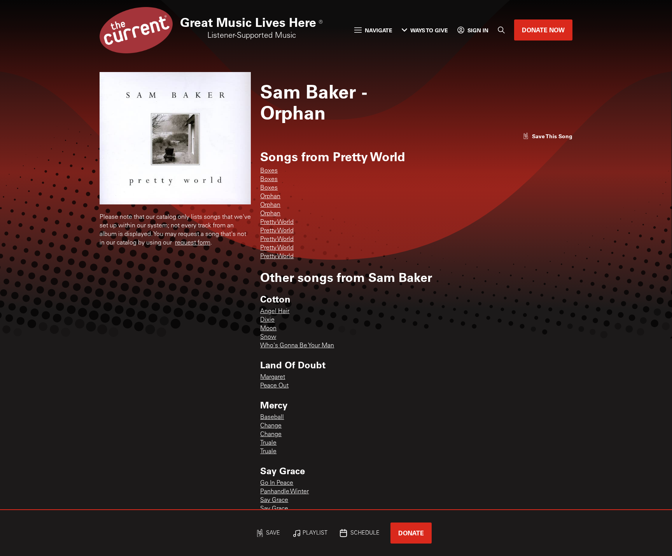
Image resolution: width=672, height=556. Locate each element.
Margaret (272, 377)
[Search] (501, 30)
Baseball (272, 417)
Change (271, 426)
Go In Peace (276, 483)
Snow (268, 337)
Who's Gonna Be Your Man (297, 346)
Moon (268, 329)
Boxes (269, 171)
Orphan (270, 197)
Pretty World (277, 222)
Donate (411, 533)
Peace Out (274, 386)
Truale (268, 443)
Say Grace (274, 500)
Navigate (378, 30)
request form (192, 243)
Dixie (267, 320)
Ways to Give (429, 30)
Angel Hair (274, 311)
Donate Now (543, 30)
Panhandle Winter (284, 492)
